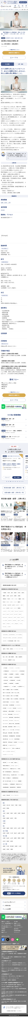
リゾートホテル (19, 634)
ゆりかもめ (17, 729)
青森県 (11, 828)
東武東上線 (10, 742)
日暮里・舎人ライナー (7, 748)
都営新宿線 (10, 726)
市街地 (8, 648)
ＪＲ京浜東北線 (21, 671)
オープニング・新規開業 (16, 781)
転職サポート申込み (5, 921)
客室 (16, 656)
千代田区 (4, 592)
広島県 (4, 838)
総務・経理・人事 (18, 38)
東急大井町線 (16, 732)
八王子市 (9, 605)
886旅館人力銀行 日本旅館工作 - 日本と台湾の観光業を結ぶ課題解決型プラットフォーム (13, 992)
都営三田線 (5, 726)
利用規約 (3, 928)
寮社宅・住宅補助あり (7, 778)
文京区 (19, 592)
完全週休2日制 (14, 774)
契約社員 (8, 795)
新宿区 (7, 9)
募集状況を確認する (14, 52)
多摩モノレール (16, 726)
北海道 (4, 823)
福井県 (23, 833)
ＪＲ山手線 (18, 680)
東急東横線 (18, 736)
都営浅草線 (17, 723)
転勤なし (16, 762)
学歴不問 (4, 762)
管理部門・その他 (9, 38)
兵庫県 (8, 813)
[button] (6, 481)
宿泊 (3, 656)
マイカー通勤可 (21, 774)
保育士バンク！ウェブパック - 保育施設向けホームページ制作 (13, 968)
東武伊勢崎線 (16, 739)
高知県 (11, 841)
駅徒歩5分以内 (16, 771)
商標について (4, 932)
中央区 (8, 592)
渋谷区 (8, 598)
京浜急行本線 (21, 698)
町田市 (19, 608)
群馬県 (8, 808)
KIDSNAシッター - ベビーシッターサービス (10, 978)
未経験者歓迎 (12, 784)
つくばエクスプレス (12, 745)
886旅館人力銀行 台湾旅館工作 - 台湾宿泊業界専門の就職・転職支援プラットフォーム (13, 996)
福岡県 (4, 846)
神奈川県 (8, 805)
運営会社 (3, 930)
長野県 (8, 833)
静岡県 (8, 818)
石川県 (11, 833)
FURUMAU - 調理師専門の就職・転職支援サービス (11, 986)
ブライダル (5, 660)
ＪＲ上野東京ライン (20, 686)
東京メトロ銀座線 (6, 689)
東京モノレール (6, 729)
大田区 (19, 595)
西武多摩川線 (16, 717)
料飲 (6, 656)
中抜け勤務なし (6, 784)
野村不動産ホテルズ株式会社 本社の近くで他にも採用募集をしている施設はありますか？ (14, 575)
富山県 (15, 833)
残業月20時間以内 (6, 765)
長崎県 (16, 846)
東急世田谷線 (5, 736)
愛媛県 (23, 838)
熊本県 (8, 846)
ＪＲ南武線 (16, 674)
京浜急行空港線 (6, 702)
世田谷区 (4, 598)
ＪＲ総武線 (10, 677)
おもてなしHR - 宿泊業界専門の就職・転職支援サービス (12, 984)
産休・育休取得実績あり (7, 771)
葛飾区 (19, 602)
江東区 (8, 595)
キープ (7, 477)
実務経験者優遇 (6, 787)
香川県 (4, 841)
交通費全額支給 (15, 778)
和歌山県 (23, 813)
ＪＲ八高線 (13, 686)
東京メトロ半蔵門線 (14, 689)
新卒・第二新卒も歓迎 (7, 781)
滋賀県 (15, 813)
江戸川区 (4, 605)
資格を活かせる (19, 784)
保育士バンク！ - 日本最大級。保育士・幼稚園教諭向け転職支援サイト (13, 954)
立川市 (13, 605)
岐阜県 (11, 818)
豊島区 (20, 598)
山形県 (19, 828)
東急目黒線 (10, 732)
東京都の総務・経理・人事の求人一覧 (14, 487)
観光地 (11, 648)
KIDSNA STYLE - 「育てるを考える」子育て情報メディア (12, 976)
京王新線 (4, 708)
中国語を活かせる (13, 768)
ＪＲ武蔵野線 (10, 674)
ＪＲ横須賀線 (10, 683)
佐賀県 (8, 849)
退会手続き (16, 928)
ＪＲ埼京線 (5, 677)
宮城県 (4, 828)
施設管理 (20, 656)
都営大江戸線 (11, 723)
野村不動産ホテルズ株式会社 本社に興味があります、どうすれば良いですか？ (14, 566)
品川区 (11, 595)
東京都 (4, 9)
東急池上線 (5, 732)
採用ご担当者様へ (17, 925)
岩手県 (15, 828)
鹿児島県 (12, 846)
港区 (12, 592)
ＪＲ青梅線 (22, 674)
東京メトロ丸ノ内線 (15, 692)
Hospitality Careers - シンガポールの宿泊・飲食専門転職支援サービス (13, 989)
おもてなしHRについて (9, 902)
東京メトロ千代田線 (14, 695)
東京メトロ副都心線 (16, 748)
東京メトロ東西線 (6, 698)
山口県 (11, 838)
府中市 (8, 608)
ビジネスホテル (12, 634)
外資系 (19, 768)
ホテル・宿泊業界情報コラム (7, 923)
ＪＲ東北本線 (5, 680)
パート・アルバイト (15, 795)
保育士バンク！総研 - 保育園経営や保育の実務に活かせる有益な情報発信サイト (13, 971)
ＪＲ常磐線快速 (6, 671)
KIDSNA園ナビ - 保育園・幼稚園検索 (8, 980)
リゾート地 (21, 648)
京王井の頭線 (5, 705)
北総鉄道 (15, 742)
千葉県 (16, 805)
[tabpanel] (14, 130)
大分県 (20, 846)
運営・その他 (16, 640)
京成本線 (14, 708)
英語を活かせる (6, 768)
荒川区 (4, 602)
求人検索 (16, 921)
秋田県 (23, 828)
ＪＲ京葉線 (5, 674)
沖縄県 (11, 849)
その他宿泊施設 (10, 640)
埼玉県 (12, 805)
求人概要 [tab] (7, 64)
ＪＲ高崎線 (16, 683)
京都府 (11, 813)
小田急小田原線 (11, 711)
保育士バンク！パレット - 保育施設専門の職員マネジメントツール (13, 965)
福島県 (8, 828)
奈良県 (19, 813)
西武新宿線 (11, 717)
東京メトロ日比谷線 (6, 692)
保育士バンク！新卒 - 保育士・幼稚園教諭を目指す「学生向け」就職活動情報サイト (13, 957)
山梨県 (19, 833)
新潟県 (4, 833)
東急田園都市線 (12, 736)
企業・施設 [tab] (20, 64)
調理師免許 (19, 787)
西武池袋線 (10, 714)
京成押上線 (5, 711)
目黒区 (15, 595)
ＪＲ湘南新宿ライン (6, 686)
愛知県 (4, 818)
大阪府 (4, 813)
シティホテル (5, 634)
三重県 (15, 818)
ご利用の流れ (7, 905)
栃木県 (4, 808)
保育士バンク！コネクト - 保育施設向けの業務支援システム (13, 962)
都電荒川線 (5, 745)
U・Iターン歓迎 (10, 762)
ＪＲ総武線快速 (16, 677)
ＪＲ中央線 (5, 668)
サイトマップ (16, 932)
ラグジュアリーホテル (7, 637)
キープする (15, 57)
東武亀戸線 (5, 742)
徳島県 (8, 841)
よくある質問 (7, 909)
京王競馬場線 (11, 705)
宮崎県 (4, 849)
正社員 (2, 210)
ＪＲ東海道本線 (12, 680)
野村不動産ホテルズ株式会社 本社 (15, 9)
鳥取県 (19, 838)
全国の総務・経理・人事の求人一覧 (14, 492)
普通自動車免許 (13, 787)
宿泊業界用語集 (17, 930)
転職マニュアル (17, 923)
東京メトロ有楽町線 (14, 698)
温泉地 (4, 648)
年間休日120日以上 (6, 774)
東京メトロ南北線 (6, 695)
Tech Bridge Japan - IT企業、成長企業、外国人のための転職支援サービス (13, 1002)
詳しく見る (16, 477)
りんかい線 (12, 729)
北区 (23, 598)
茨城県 (20, 805)
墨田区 (4, 595)
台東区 (23, 592)
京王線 (17, 702)
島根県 (15, 838)
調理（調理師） (11, 656)
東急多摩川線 (5, 739)
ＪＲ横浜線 (5, 683)
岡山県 (8, 838)
